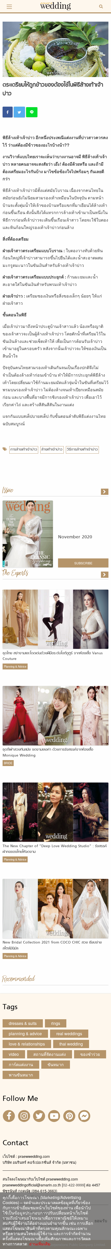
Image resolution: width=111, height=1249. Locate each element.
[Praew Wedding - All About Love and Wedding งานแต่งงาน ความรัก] (55, 6)
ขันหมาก (55, 1064)
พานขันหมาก (21, 1075)
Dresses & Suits (23, 1023)
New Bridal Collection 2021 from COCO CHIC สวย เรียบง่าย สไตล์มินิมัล (52, 945)
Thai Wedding (71, 1044)
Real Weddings (69, 1033)
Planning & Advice (15, 666)
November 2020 (75, 537)
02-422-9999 (73, 1184)
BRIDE (8, 763)
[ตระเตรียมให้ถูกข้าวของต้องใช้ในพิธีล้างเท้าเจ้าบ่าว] (105, 575)
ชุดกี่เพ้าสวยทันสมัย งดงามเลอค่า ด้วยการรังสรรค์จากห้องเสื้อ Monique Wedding (48, 752)
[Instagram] (24, 1116)
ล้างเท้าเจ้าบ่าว (51, 450)
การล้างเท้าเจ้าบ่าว (23, 450)
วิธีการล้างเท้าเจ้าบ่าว (82, 450)
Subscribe (83, 563)
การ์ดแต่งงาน (21, 1064)
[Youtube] (55, 1116)
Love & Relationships (27, 1044)
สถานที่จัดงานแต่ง (49, 1054)
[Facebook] (10, 1116)
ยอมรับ (100, 1220)
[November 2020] (105, 492)
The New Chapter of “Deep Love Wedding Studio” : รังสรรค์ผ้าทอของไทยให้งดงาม (55, 849)
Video (14, 1054)
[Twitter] (40, 1116)
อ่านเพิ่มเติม (39, 1244)
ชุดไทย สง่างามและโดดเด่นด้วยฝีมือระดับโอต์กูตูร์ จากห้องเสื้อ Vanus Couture (52, 656)
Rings (55, 1023)
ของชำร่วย (90, 1054)
